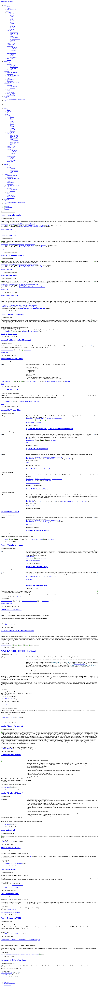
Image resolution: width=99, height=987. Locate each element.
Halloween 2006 (14, 33)
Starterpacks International (13, 75)
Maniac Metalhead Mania (11, 755)
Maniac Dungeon (14, 37)
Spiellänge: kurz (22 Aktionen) (42, 520)
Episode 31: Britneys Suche (37, 449)
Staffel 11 (12, 27)
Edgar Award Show (15, 39)
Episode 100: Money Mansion (12, 314)
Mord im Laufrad (8, 830)
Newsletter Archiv (11, 9)
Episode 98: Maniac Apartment (13, 390)
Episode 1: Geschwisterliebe (12, 215)
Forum (8, 89)
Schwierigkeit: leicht (30, 224)
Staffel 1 (12, 14)
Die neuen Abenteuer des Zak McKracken (17, 631)
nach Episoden (10, 76)
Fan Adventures (11, 43)
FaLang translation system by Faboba (5, 979)
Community (7, 83)
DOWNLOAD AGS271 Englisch (11, 863)
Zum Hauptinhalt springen (7, 1)
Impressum (6, 982)
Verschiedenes (10, 79)
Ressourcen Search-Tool (13, 82)
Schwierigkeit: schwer (31, 305)
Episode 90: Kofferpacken (36, 585)
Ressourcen (6, 71)
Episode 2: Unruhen (8, 235)
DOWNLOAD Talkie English (52, 381)
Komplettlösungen (11, 53)
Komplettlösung (4, 224)
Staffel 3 (12, 16)
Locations (9, 62)
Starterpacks (10, 74)
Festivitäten (12, 40)
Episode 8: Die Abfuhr (9, 275)
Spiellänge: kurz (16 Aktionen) (42, 457)
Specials (9, 30)
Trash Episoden (13, 47)
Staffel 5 (12, 19)
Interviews (12, 88)
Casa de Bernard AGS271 (11, 918)
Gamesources (10, 81)
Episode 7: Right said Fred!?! (12, 255)
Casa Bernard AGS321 (10, 894)
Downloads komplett (12, 72)
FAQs (5, 97)
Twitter (8, 90)
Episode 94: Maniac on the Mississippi (16, 340)
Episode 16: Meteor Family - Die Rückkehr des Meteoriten (49, 429)
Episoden (9, 12)
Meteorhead (13, 48)
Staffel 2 (12, 15)
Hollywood (12, 41)
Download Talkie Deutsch (26, 401)
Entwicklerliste (13, 86)
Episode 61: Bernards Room (37, 530)
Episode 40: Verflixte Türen (37, 489)
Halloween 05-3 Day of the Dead (13, 960)
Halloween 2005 (14, 32)
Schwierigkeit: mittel (57, 418)
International (7, 96)
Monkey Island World (17, 885)
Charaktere (9, 64)
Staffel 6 (12, 21)
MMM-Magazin (11, 93)
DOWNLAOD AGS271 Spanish (11, 933)
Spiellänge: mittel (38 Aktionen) (17, 284)
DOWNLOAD (4, 225)
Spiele (7, 11)
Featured (9, 8)
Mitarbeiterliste (7, 985)
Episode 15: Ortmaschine (11, 410)
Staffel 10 (12, 26)
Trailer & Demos (11, 44)
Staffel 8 (12, 23)
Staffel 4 (12, 18)
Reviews (9, 60)
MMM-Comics (10, 92)
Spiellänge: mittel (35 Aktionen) (43, 418)
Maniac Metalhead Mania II (12, 793)
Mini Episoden (10, 29)
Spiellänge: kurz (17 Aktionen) (16, 244)
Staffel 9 (12, 25)
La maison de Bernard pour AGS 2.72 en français (20, 940)
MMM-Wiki (10, 69)
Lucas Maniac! (6, 705)
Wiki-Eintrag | (51, 420)
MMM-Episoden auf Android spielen (16, 99)
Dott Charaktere (14, 68)
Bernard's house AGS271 (10, 848)
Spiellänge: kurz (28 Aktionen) (16, 224)
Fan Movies (13, 50)
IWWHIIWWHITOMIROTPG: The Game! (18, 651)
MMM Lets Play (11, 95)
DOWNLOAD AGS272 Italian (10, 887)
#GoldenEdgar (37, 422)
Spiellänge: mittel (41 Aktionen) (17, 305)
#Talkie (10, 229)
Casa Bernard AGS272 (10, 869)
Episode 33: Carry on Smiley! (38, 469)
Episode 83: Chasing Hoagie (37, 567)
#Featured (10, 334)
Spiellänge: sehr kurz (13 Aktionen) (18, 264)
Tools (8, 78)
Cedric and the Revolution (11, 610)
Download (5, 787)
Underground (10, 46)
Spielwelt (6, 61)
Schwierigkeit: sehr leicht (32, 284)
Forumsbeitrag (17, 596)
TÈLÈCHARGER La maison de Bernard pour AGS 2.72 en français (20, 954)
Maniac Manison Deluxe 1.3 (12, 726)
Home (5, 5)
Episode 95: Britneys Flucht (12, 359)
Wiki (49, 225)
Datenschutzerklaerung (9, 983)
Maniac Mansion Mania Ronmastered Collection (32, 226)
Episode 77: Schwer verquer (12, 545)
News (8, 6)
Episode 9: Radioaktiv (9, 295)
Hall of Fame (10, 58)
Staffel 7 (12, 22)
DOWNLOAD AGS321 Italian (10, 912)
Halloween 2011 (14, 36)
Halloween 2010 (14, 34)
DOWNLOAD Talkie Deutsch (35, 225)
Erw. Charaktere (14, 67)
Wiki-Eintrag (43, 245)
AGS (30, 856)
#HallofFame (29, 422)
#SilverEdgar (4, 334)
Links (5, 100)
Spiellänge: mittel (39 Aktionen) (43, 479)
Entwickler (9, 85)
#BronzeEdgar (4, 229)
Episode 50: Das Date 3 (10, 512)
